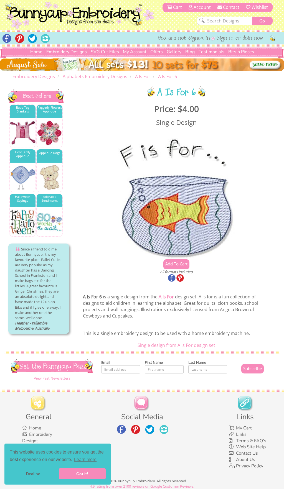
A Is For (166, 297)
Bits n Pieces (241, 52)
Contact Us (247, 453)
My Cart (244, 428)
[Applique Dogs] (49, 177)
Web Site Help (251, 447)
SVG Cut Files (105, 52)
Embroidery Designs (66, 52)
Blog (190, 52)
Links (241, 434)
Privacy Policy (249, 466)
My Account (134, 52)
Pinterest (180, 278)
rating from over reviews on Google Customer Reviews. (142, 486)
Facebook (172, 278)
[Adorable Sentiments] (49, 222)
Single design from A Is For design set (176, 345)
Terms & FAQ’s (251, 441)
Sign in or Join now (240, 38)
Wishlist (259, 7)
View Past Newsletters (52, 378)
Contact (230, 7)
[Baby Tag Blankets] (23, 133)
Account (201, 7)
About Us (245, 460)
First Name (154, 362)
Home (36, 52)
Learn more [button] (85, 459)
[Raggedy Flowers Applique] (49, 133)
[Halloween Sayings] (23, 222)
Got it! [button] (82, 474)
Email (105, 362)
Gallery (174, 52)
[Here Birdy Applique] (23, 177)
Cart (177, 7)
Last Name (197, 362)
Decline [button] (33, 474)
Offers (156, 52)
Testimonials (211, 52)
